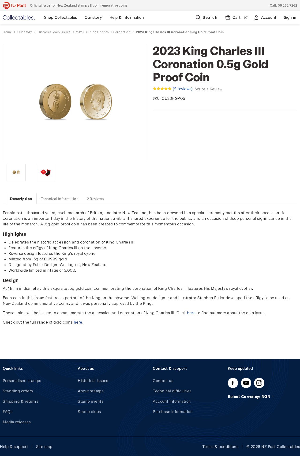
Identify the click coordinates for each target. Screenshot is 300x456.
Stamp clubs (89, 411)
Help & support (14, 446)
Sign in (290, 17)
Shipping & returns (20, 401)
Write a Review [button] (209, 89)
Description (21, 199)
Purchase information (173, 411)
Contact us (163, 380)
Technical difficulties (172, 391)
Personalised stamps (22, 380)
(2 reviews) (183, 88)
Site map (44, 446)
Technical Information (60, 199)
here (191, 312)
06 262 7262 (287, 5)
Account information (172, 401)
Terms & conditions (220, 446)
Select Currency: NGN (249, 396)
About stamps (91, 391)
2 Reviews (95, 199)
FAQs (7, 411)
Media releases (17, 422)
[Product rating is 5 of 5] (162, 89)
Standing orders (18, 391)
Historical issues (93, 380)
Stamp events (90, 401)
